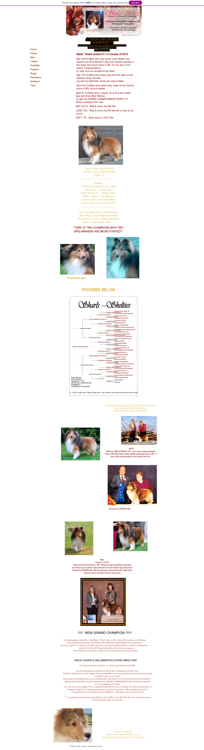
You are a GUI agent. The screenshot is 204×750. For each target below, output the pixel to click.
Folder (33, 53)
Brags (33, 73)
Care (32, 85)
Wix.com (99, 746)
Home (33, 49)
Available (35, 65)
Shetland (35, 81)
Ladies (33, 61)
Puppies (34, 69)
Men (32, 57)
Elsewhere (35, 77)
